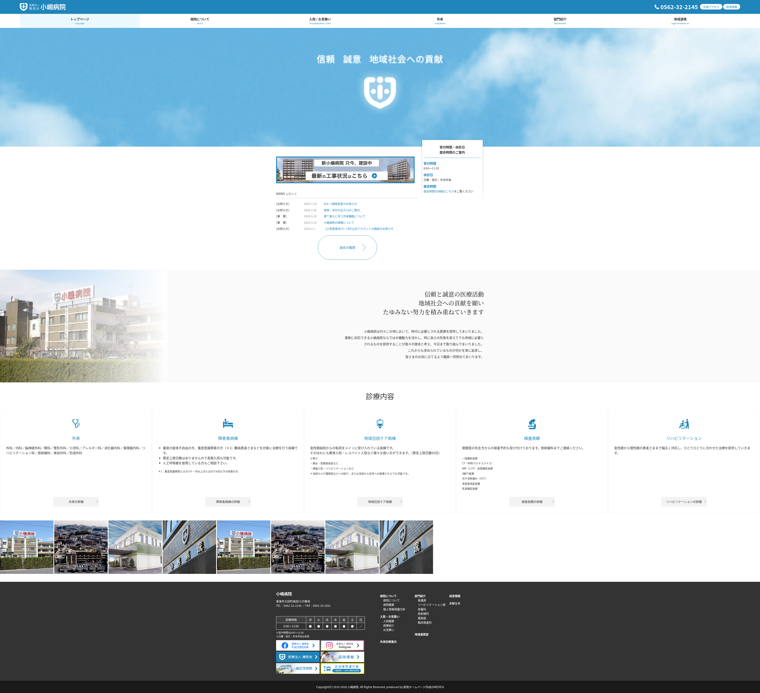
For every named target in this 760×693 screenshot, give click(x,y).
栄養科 (422, 609)
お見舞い (388, 630)
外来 (440, 21)
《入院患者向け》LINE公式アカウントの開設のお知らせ (358, 229)
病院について (199, 21)
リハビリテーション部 (432, 605)
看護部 (422, 600)
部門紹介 (560, 21)
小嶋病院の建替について (339, 222)
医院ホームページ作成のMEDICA (423, 687)
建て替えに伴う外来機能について (344, 216)
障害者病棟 (228, 438)
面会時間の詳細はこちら (439, 191)
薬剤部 (422, 618)
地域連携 (680, 21)
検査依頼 (532, 438)
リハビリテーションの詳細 (684, 501)
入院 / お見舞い (320, 21)
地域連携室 (421, 634)
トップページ (79, 21)
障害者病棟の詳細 (228, 501)
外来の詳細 (76, 501)
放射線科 (423, 613)
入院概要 (388, 621)
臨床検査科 (425, 622)
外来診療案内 (388, 642)
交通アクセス (711, 7)
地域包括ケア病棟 (380, 438)
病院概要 (388, 605)
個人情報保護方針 (394, 609)
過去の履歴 (347, 247)
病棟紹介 (388, 625)
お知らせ (454, 603)
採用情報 (731, 7)
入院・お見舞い (389, 616)
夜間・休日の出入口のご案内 (342, 210)
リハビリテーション (684, 438)
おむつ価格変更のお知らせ (340, 204)
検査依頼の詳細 (532, 501)
